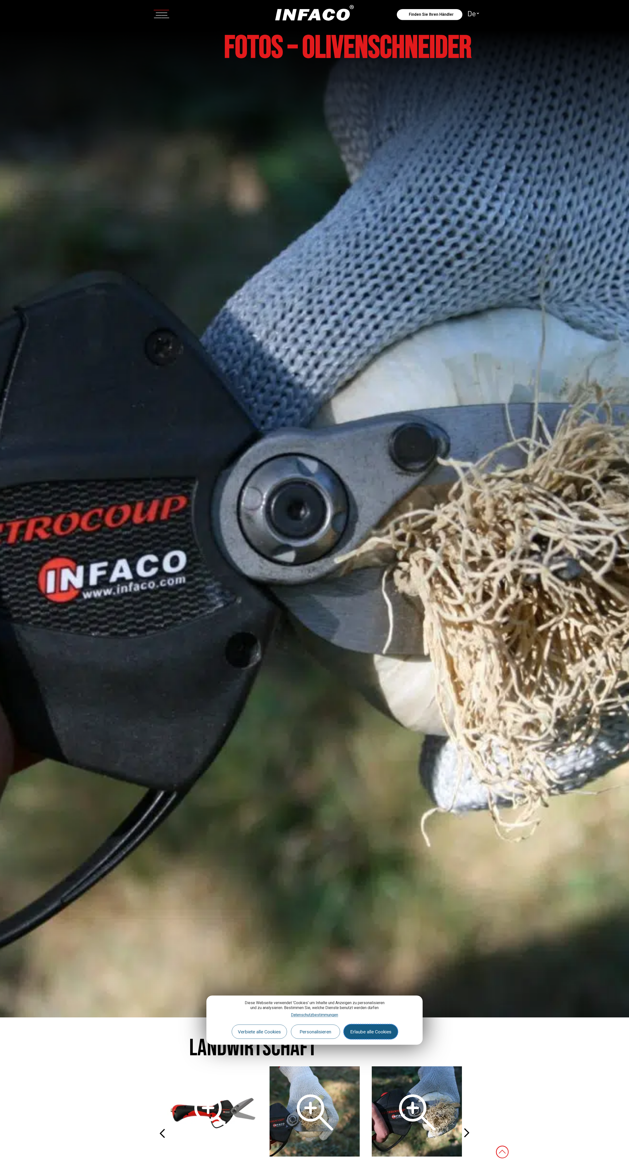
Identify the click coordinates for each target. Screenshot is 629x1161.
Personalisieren (315, 1032)
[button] (162, 1133)
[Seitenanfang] (502, 1152)
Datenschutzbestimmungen (314, 1015)
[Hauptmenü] (161, 13)
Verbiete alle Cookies (259, 1032)
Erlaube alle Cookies (370, 1032)
